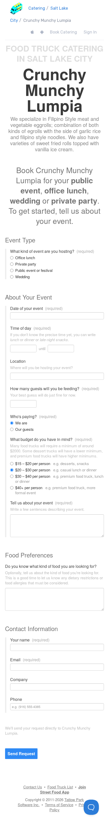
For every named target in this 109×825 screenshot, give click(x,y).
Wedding (22, 276)
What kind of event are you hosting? (52, 251)
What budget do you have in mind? (51, 439)
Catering (36, 8)
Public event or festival (33, 270)
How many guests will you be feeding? (54, 388)
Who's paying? (33, 416)
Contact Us (32, 786)
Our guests (24, 429)
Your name (29, 639)
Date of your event (36, 308)
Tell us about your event (41, 502)
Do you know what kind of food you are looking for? (51, 566)
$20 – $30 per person (56, 469)
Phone (16, 699)
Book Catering (63, 32)
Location (18, 361)
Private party (25, 264)
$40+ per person (55, 490)
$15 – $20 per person (52, 463)
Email (25, 659)
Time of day (30, 328)
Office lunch (25, 257)
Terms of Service (59, 804)
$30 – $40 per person (59, 479)
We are (21, 422)
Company (19, 679)
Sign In (90, 32)
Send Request (21, 753)
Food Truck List (60, 786)
